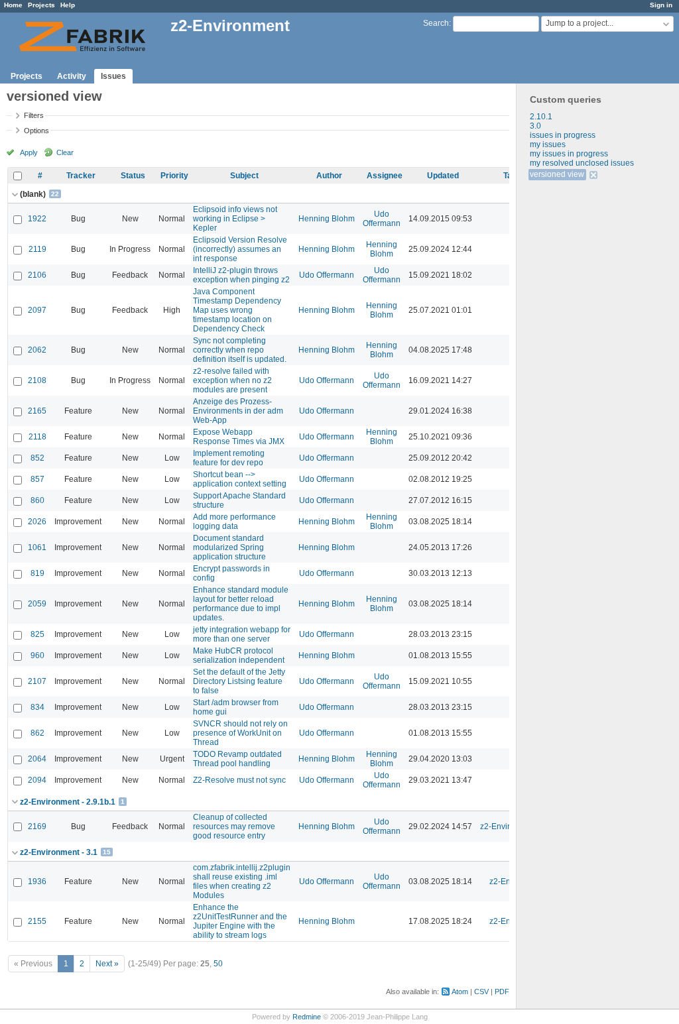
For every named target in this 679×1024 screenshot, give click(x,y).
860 (37, 500)
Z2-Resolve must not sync (239, 780)
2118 (37, 436)
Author (329, 175)
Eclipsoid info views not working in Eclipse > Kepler (235, 219)
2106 (37, 275)
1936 (37, 881)
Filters (34, 115)
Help (67, 5)
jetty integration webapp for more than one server (241, 634)
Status (133, 175)
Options (36, 131)
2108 (37, 380)
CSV (481, 992)
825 (37, 634)
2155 (37, 921)
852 (37, 458)
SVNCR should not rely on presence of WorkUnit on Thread (240, 733)
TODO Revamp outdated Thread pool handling (237, 759)
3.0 (535, 126)
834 (37, 707)
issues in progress (562, 135)
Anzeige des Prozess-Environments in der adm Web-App (238, 411)
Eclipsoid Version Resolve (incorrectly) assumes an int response (240, 249)
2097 (37, 310)
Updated (443, 175)
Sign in (661, 5)
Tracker (80, 175)
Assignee (384, 175)
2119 (37, 249)
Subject (244, 175)
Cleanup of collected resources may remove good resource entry (234, 826)
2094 (37, 780)
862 (37, 733)
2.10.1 (541, 116)
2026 (37, 521)
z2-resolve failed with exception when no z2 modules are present (232, 380)
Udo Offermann (382, 218)
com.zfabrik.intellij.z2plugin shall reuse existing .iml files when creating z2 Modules (241, 881)
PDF (502, 992)
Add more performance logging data (234, 521)
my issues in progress (569, 153)
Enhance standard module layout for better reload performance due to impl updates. (240, 603)
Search (436, 23)
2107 (37, 681)
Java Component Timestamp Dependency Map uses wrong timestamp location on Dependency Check (237, 310)
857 (37, 479)
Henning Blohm (326, 218)
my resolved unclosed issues (582, 163)
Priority (174, 175)
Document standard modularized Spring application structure (229, 547)
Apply (29, 152)
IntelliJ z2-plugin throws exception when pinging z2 (241, 275)
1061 (37, 547)
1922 (37, 218)
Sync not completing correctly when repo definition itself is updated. (239, 350)
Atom (460, 992)
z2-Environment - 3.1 (58, 852)
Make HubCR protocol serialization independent (238, 655)
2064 (37, 759)
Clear (594, 175)
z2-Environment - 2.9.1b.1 (67, 802)
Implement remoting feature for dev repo (229, 458)
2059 (37, 603)
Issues (113, 76)
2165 (37, 411)
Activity (71, 76)
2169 (37, 826)
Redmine (306, 1017)
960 (37, 655)
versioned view (557, 174)
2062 (37, 350)
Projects (41, 5)
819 (37, 573)
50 (218, 963)
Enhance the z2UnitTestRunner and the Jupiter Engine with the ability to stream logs (240, 921)
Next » (107, 963)
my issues (548, 144)
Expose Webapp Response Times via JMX (238, 436)
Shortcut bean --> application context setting (239, 479)
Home (13, 5)
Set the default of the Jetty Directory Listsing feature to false (239, 681)
